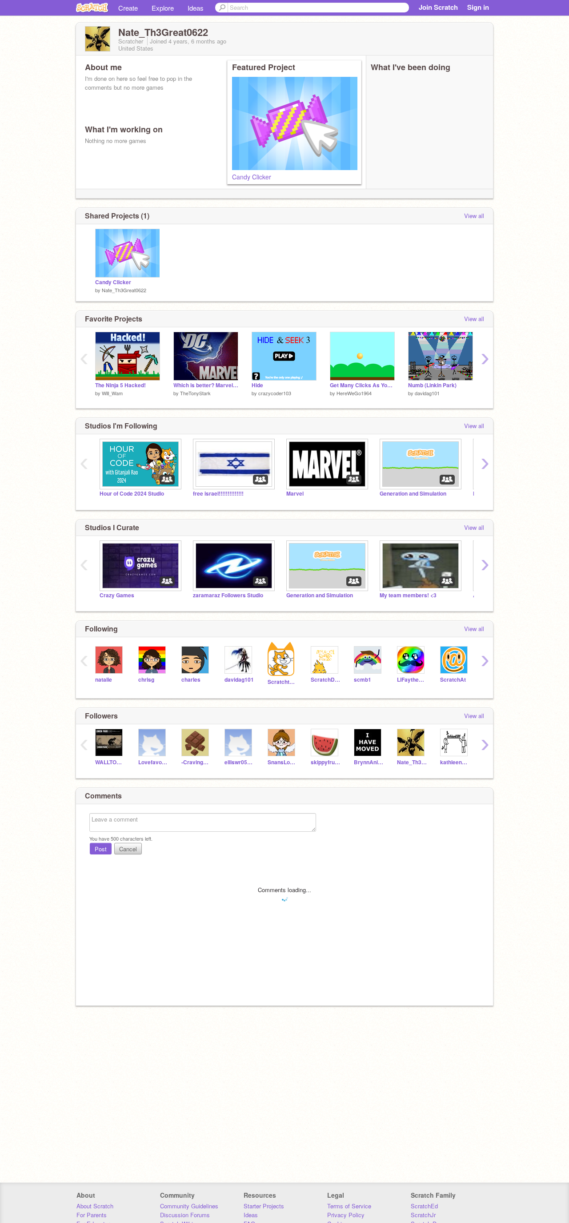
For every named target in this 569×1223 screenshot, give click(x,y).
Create (128, 7)
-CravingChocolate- (196, 762)
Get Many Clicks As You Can (362, 385)
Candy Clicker (251, 176)
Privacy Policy (346, 1215)
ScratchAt (453, 679)
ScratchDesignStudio (326, 679)
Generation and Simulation (413, 493)
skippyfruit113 (326, 762)
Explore (163, 7)
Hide (257, 385)
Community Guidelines (189, 1206)
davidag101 (427, 393)
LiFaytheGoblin (412, 679)
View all (474, 215)
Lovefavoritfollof (153, 762)
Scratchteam (282, 682)
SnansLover (282, 762)
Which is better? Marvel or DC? (205, 385)
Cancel (128, 849)
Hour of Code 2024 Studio (132, 493)
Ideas (196, 7)
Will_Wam (112, 393)
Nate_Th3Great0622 (124, 290)
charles (190, 679)
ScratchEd (424, 1206)
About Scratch (94, 1206)
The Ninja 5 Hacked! (120, 385)
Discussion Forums (185, 1215)
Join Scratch (438, 7)
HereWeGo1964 (354, 393)
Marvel (295, 493)
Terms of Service (349, 1206)
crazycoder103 (274, 393)
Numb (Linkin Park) (432, 385)
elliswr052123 (239, 762)
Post (101, 849)
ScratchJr (423, 1215)
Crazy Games (117, 595)
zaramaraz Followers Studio (228, 595)
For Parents (91, 1215)
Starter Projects (264, 1206)
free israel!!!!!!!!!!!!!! (218, 493)
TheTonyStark (195, 393)
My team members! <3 (408, 595)
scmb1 (362, 679)
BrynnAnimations (369, 762)
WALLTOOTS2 (110, 762)
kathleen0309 (455, 762)
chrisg (146, 679)
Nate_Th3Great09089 (412, 762)
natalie (103, 679)
